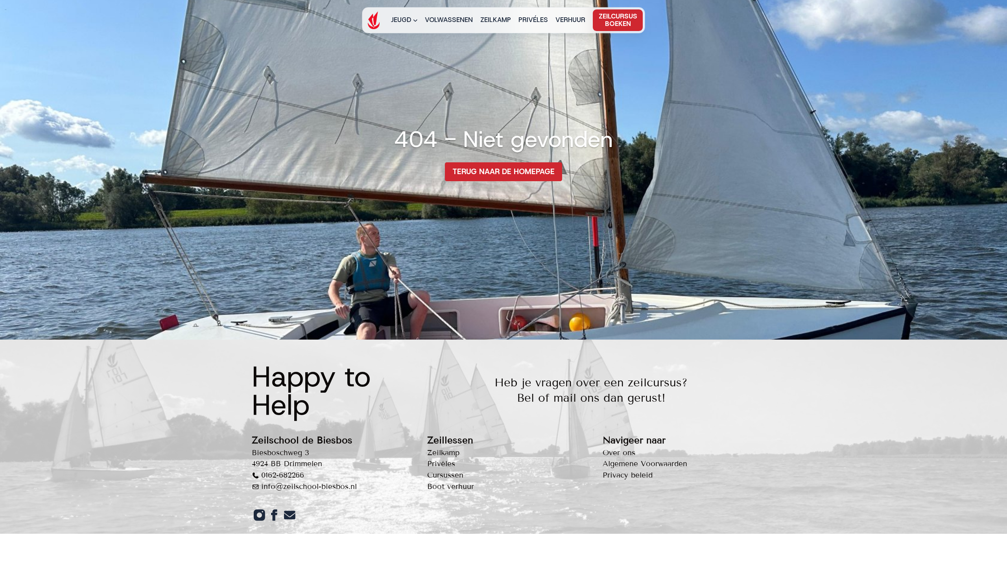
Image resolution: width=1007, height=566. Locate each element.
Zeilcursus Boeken (618, 20)
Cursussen (445, 475)
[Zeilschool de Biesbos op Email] (289, 514)
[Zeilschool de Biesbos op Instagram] (259, 514)
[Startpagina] (374, 20)
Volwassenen (449, 19)
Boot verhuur (450, 486)
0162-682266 (282, 475)
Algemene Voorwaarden (645, 463)
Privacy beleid (628, 475)
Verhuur (570, 19)
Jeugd (401, 19)
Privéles (533, 19)
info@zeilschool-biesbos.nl (309, 486)
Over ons (619, 452)
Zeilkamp (495, 19)
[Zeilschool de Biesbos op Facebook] (274, 514)
